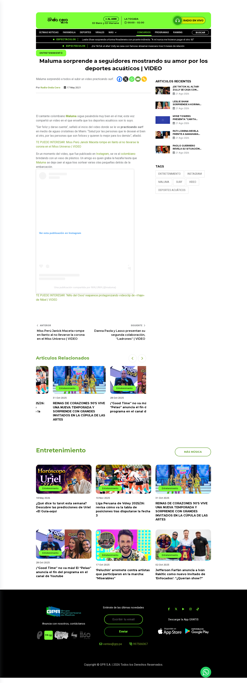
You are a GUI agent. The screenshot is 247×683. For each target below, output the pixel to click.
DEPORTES (85, 32)
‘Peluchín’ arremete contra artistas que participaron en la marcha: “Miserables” (123, 574)
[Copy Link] (144, 79)
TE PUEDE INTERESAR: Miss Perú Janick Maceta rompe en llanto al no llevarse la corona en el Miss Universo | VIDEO (87, 144)
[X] (125, 79)
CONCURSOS (144, 32)
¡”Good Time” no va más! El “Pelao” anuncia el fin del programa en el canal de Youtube (119, 407)
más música (193, 451)
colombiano (128, 153)
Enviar (123, 631)
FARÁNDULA (69, 32)
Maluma (41, 162)
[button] (133, 358)
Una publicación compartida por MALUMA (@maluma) (85, 287)
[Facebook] (119, 79)
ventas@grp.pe (112, 644)
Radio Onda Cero (50, 87)
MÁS (111, 32)
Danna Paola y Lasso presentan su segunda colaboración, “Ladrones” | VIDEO (119, 335)
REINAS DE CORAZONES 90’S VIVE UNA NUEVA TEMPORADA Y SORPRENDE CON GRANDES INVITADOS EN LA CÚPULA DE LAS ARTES (62, 411)
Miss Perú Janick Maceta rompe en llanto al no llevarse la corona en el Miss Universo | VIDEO (61, 335)
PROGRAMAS (162, 32)
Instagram (102, 153)
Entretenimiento (51, 53)
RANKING (177, 32)
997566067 (140, 644)
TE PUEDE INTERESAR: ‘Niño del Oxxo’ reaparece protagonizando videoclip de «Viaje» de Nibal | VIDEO (90, 297)
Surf (179, 181)
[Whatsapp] (132, 79)
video (192, 181)
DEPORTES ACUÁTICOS (172, 190)
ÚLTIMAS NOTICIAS (49, 32)
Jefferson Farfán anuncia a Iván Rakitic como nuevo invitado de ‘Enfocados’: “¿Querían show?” (180, 574)
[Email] (138, 79)
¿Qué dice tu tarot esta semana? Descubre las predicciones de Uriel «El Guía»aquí (63, 507)
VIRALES (99, 32)
